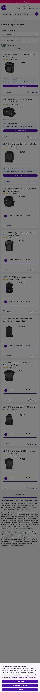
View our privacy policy (30, 677)
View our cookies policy (17, 677)
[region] (20, 677)
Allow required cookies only (20, 685)
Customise (20, 689)
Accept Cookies (20, 681)
